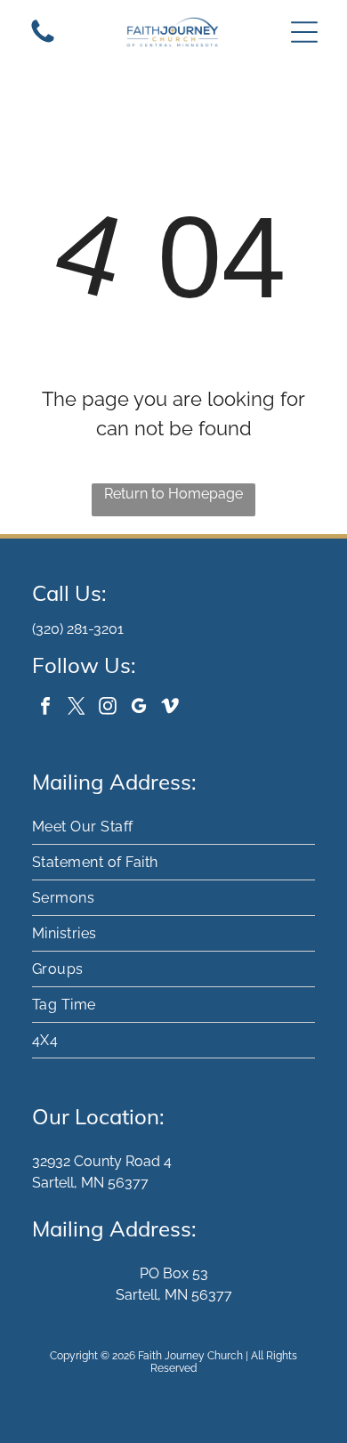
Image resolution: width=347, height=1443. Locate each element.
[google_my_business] (138, 708)
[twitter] (76, 708)
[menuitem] (173, 827)
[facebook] (45, 708)
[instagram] (107, 708)
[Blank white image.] (42, 41)
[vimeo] (170, 708)
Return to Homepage (173, 493)
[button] (304, 32)
